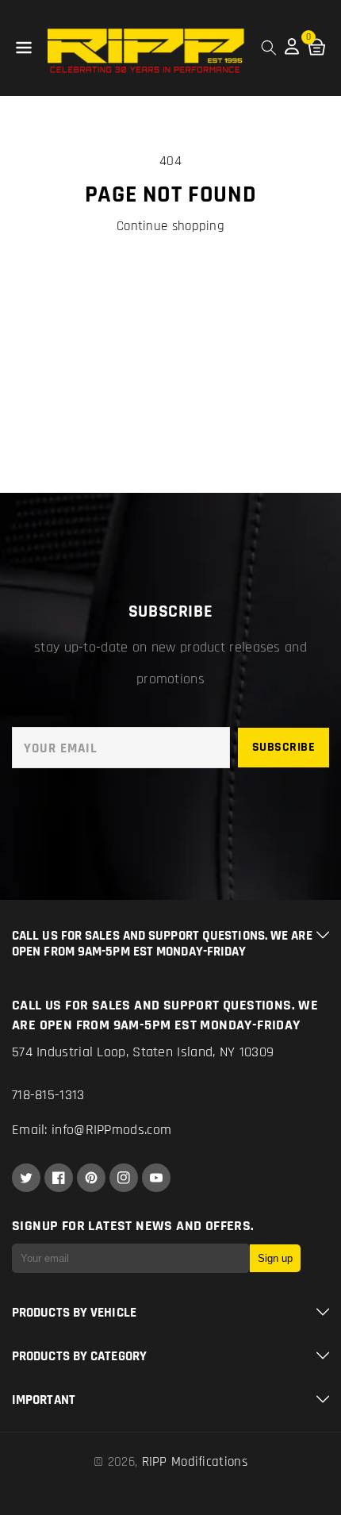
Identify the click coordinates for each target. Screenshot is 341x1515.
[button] (24, 48)
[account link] (292, 51)
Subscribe (284, 747)
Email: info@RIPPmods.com (91, 1130)
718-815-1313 (48, 1095)
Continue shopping (170, 226)
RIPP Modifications (194, 1462)
